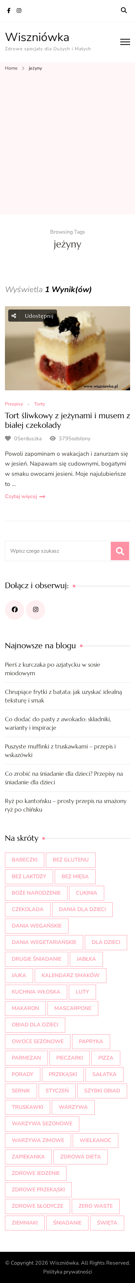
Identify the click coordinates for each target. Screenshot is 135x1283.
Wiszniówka (37, 37)
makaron (25, 1008)
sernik (21, 1090)
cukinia (86, 893)
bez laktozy (29, 876)
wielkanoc (95, 1140)
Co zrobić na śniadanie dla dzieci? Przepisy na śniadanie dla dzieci (64, 778)
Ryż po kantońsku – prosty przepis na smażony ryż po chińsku (65, 805)
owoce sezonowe (38, 1041)
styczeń (57, 1090)
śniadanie (67, 1222)
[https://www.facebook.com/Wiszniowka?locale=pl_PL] (14, 610)
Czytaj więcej (21, 496)
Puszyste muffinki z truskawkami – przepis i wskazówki (60, 751)
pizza (105, 1058)
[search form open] (124, 10)
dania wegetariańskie (44, 942)
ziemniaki (25, 1222)
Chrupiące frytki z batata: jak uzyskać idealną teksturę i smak (63, 696)
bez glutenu (71, 859)
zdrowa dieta (80, 1156)
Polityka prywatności (67, 1271)
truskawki (27, 1107)
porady (22, 1074)
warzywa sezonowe (42, 1123)
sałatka (104, 1074)
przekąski (63, 1074)
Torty (39, 404)
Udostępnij (38, 315)
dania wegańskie (37, 925)
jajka (19, 975)
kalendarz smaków (71, 975)
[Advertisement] (67, 143)
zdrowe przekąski (38, 1189)
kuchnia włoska (36, 992)
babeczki (24, 859)
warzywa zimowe (38, 1140)
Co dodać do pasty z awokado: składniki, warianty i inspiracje (58, 723)
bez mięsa (75, 876)
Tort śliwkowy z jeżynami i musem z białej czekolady (67, 420)
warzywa (73, 1107)
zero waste (96, 1206)
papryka (91, 1041)
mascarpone (72, 1008)
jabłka (86, 959)
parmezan (26, 1058)
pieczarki (69, 1058)
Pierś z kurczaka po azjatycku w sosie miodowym (52, 669)
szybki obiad (102, 1090)
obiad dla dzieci (35, 1024)
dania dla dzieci (82, 909)
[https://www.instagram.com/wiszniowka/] (35, 610)
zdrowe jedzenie (36, 1173)
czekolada (28, 909)
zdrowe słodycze (37, 1206)
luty (82, 992)
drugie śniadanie (36, 959)
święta (107, 1222)
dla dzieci (106, 942)
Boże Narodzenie (36, 893)
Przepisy (14, 404)
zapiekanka (28, 1156)
